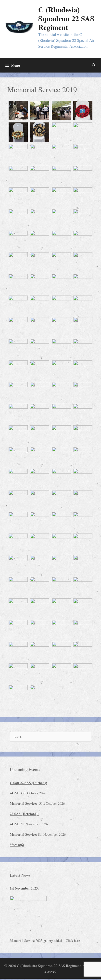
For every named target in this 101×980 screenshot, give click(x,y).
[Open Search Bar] (94, 65)
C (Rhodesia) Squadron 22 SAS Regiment (66, 18)
